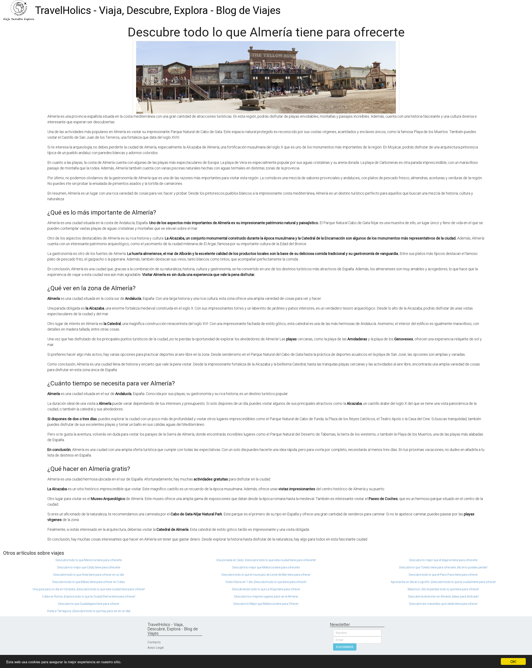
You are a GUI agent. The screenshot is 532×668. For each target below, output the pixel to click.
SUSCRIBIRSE (345, 647)
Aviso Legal (156, 647)
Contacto (154, 642)
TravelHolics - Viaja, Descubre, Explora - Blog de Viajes (158, 10)
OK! (513, 661)
